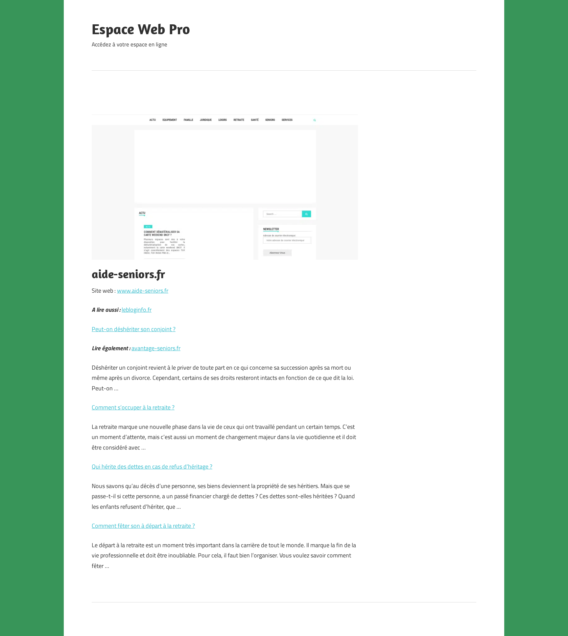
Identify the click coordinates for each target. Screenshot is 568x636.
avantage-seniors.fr (155, 348)
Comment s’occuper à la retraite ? (133, 407)
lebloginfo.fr (137, 309)
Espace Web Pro (141, 29)
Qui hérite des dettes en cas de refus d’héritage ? (152, 466)
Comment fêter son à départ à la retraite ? (143, 525)
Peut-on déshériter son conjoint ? (134, 329)
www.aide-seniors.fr (142, 290)
